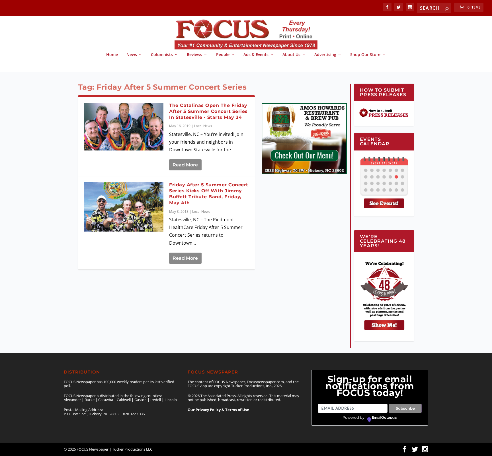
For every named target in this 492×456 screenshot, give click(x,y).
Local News (203, 125)
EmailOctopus (384, 417)
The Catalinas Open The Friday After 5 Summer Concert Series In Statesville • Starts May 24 (208, 111)
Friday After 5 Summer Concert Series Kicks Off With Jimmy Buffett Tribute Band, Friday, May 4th (208, 193)
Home (112, 54)
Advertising (325, 54)
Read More (185, 165)
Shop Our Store (365, 54)
